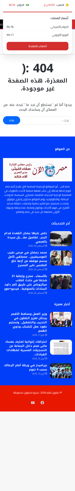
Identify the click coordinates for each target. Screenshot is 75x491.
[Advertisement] (37, 93)
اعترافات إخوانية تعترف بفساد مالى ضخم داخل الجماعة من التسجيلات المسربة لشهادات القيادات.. (26, 348)
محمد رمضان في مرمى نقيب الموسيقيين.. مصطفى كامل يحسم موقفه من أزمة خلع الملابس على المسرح (27, 259)
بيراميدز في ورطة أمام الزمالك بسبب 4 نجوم (25, 367)
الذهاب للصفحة (37, 46)
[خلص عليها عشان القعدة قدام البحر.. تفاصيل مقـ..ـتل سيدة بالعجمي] (61, 238)
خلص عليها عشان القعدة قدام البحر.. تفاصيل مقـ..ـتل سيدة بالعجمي (25, 237)
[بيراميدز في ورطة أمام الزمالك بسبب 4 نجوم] (61, 370)
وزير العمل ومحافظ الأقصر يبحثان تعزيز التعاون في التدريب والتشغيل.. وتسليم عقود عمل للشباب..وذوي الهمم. (28, 322)
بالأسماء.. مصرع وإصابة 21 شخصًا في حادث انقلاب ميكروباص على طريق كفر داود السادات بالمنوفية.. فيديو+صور (25, 282)
